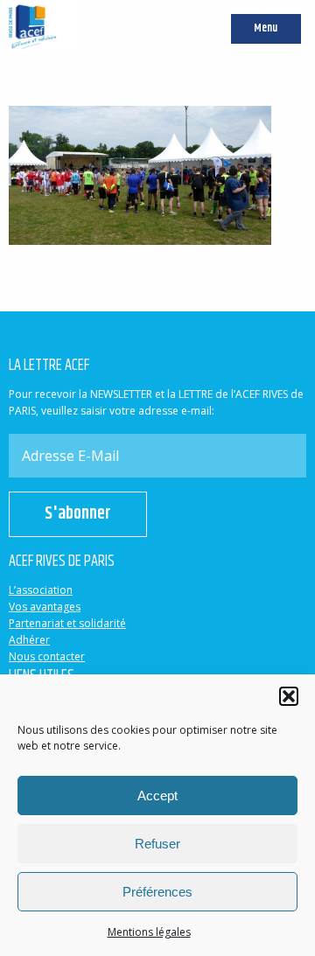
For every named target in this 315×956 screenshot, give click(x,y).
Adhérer (29, 639)
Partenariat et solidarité (67, 623)
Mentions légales (149, 932)
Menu (265, 28)
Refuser (157, 843)
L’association (41, 590)
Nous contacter (47, 656)
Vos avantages (44, 606)
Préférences (157, 891)
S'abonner (78, 513)
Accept (157, 795)
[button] (289, 696)
